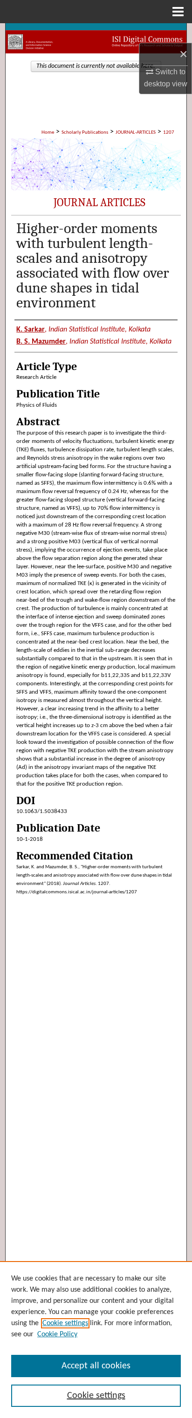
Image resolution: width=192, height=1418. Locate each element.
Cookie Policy (57, 1334)
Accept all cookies (96, 1366)
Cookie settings (65, 1323)
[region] (96, 1339)
